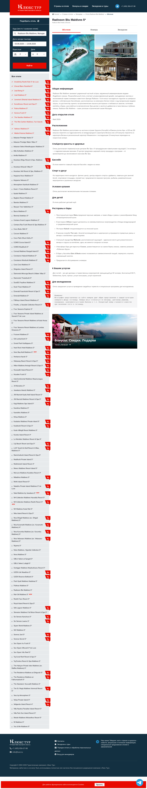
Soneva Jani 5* (19, 634)
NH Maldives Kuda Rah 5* (23, 509)
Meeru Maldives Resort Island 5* (25, 468)
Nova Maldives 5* (19, 554)
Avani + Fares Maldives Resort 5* (25, 189)
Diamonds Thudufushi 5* (22, 278)
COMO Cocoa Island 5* (22, 242)
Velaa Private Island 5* (21, 700)
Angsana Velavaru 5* (21, 180)
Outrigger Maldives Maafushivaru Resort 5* (29, 568)
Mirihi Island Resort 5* (21, 482)
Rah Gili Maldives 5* (21, 594)
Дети (33, 49)
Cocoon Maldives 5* (20, 233)
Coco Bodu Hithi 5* (20, 229)
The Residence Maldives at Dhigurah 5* (27, 672)
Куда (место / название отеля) (25, 29)
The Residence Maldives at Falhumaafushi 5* (22, 678)
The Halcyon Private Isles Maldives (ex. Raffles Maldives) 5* (27, 667)
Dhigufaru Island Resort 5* (23, 269)
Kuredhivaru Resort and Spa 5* (25, 104)
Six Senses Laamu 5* (21, 621)
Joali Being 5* (19, 91)
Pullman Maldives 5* (20, 585)
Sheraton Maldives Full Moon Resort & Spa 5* (30, 612)
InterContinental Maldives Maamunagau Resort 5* (27, 380)
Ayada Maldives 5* (20, 193)
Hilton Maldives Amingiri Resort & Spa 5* (28, 365)
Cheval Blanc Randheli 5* (23, 86)
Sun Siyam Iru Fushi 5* (21, 643)
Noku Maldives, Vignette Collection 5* (27, 550)
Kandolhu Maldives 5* (21, 412)
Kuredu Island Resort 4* (22, 435)
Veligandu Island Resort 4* (23, 704)
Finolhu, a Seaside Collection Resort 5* (27, 305)
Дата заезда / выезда (22, 39)
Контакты (60, 741)
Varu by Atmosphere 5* (21, 695)
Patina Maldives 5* (21, 108)
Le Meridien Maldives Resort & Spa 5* (27, 439)
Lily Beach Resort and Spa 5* (24, 444)
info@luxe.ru (18, 752)
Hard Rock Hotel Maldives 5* (23, 348)
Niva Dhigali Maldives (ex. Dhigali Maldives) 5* (25, 519)
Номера (94, 30)
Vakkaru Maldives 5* (21, 129)
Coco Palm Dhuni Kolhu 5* (23, 238)
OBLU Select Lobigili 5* (21, 563)
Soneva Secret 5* (19, 639)
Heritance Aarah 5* (20, 357)
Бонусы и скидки (80, 6)
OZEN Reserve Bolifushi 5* (23, 577)
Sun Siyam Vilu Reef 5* (21, 652)
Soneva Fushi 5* (20, 113)
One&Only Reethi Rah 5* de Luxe (26, 82)
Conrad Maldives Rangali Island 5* (26, 251)
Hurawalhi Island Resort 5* (23, 370)
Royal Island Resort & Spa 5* (24, 603)
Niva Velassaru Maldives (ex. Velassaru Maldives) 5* (27, 540)
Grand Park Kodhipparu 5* (23, 343)
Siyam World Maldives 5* (22, 626)
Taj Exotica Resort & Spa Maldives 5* (26, 661)
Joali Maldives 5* (20, 95)
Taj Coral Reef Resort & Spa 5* (24, 657)
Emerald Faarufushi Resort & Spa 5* (26, 291)
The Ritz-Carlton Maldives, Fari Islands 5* (27, 123)
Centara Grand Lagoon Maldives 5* (26, 220)
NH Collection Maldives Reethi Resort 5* (28, 502)
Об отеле (66, 30)
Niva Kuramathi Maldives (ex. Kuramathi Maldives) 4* (27, 526)
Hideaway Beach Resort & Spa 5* (25, 361)
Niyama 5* (17, 546)
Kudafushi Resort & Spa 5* (23, 426)
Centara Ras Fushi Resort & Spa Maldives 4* (29, 225)
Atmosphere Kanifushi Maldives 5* (25, 184)
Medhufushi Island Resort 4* (23, 464)
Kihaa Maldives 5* (20, 417)
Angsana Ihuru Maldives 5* (23, 176)
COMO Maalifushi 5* (20, 247)
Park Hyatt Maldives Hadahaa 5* (25, 581)
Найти (30, 66)
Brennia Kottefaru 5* (20, 216)
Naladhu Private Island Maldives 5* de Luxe (26, 487)
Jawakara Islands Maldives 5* (24, 390)
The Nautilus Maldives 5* (23, 117)
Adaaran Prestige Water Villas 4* (25, 142)
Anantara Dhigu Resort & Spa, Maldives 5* (27, 161)
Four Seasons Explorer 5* (22, 309)
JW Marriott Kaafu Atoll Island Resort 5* (27, 395)
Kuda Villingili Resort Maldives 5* (25, 430)
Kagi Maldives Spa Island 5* (23, 403)
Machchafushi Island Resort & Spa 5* (27, 455)
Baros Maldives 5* (20, 211)
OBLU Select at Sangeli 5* (23, 559)
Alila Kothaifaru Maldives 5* (23, 151)
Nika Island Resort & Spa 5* (23, 513)
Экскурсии (122, 30)
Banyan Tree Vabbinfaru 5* (23, 207)
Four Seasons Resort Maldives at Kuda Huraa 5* (29, 322)
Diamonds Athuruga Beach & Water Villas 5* (29, 273)
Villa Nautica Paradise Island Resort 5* (27, 709)
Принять (99, 785)
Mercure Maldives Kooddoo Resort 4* (27, 473)
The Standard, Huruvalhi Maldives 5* (26, 684)
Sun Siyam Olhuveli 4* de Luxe (24, 648)
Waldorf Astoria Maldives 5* (24, 133)
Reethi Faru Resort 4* (21, 599)
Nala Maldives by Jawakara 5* (24, 493)
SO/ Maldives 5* (19, 630)
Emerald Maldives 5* (21, 296)
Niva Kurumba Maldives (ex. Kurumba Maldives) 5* (26, 533)
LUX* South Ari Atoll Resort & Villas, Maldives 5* (25, 449)
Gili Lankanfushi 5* (20, 339)
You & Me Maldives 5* (21, 726)
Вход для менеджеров (65, 754)
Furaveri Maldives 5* (21, 334)
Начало (56, 14)
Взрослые (17, 49)
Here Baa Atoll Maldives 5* (23, 352)
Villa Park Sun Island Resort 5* (24, 713)
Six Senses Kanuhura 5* (22, 617)
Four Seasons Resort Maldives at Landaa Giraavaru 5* (28, 328)
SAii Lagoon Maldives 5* (22, 608)
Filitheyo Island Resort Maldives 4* (26, 300)
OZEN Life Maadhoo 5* (22, 572)
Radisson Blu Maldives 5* (22, 590)
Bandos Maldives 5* (20, 202)
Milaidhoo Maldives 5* (21, 477)
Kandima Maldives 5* (21, 408)
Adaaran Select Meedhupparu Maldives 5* (28, 146)
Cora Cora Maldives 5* (21, 265)
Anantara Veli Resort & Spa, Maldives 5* (28, 171)
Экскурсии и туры (100, 6)
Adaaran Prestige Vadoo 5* (23, 138)
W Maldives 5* (18, 722)
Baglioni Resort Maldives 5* (23, 198)
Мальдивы (79, 14)
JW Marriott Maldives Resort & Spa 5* (27, 399)
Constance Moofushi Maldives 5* (25, 260)
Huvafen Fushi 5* (19, 374)
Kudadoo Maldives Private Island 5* (26, 421)
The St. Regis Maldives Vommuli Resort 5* (27, 690)
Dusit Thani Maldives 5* (22, 287)
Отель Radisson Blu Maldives (94, 14)
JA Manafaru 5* (19, 386)
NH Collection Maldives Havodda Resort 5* (29, 497)
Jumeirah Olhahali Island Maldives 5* (27, 99)
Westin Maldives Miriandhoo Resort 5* (27, 717)
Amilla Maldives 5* (20, 155)
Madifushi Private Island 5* (23, 459)
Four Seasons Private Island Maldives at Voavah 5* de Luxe (27, 315)
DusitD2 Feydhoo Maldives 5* (24, 282)
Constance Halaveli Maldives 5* (25, 256)
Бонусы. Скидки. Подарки (75, 340)
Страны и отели (61, 6)
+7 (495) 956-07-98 (20, 748)
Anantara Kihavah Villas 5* (23, 167)
